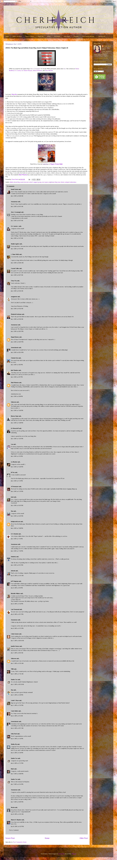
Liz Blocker (14, 462)
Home (7, 36)
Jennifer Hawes (15, 646)
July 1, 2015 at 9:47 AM (17, 238)
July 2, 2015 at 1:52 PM (17, 603)
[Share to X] (36, 179)
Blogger (74, 854)
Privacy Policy (29, 36)
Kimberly (13, 556)
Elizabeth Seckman (16, 314)
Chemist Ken (14, 358)
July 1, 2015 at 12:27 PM (17, 342)
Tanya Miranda (49, 70)
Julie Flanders (14, 370)
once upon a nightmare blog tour (51, 182)
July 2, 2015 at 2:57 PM (17, 614)
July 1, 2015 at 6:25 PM (17, 516)
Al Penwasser (14, 486)
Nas (12, 511)
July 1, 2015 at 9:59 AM (17, 248)
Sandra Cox (14, 679)
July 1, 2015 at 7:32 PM (17, 551)
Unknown (13, 402)
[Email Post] (29, 179)
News (48, 36)
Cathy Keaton (15, 634)
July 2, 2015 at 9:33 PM (17, 628)
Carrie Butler (14, 711)
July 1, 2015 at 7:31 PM (17, 538)
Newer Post (10, 838)
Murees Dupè (14, 416)
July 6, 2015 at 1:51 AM (17, 716)
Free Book (67, 36)
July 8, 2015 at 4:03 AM (17, 814)
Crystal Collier (15, 268)
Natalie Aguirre (15, 244)
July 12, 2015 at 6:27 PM (17, 826)
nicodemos (61, 854)
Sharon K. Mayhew (16, 820)
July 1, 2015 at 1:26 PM (17, 364)
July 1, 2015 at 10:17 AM (17, 275)
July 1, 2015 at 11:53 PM (17, 565)
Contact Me (101, 36)
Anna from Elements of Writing (19, 306)
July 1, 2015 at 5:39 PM (17, 491)
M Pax (13, 472)
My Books (57, 36)
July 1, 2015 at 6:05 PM (17, 505)
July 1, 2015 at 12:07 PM (17, 331)
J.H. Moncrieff (15, 428)
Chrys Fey (14, 280)
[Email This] (32, 179)
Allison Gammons (37, 70)
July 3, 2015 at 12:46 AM (17, 640)
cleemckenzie (14, 347)
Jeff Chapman (14, 581)
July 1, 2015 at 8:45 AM (17, 206)
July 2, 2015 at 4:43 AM (17, 575)
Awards (76, 36)
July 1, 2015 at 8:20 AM (17, 196)
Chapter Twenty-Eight (56, 164)
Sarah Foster (14, 189)
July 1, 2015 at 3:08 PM (17, 423)
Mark (12, 769)
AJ (22, 70)
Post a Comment (14, 830)
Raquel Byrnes (15, 337)
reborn (62, 182)
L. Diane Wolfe (15, 254)
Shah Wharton (23, 175)
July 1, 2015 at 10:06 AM (17, 263)
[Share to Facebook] (38, 179)
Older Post (84, 838)
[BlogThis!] (34, 179)
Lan (12, 444)
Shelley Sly (14, 744)
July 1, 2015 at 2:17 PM (17, 377)
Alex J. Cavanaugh (35, 68)
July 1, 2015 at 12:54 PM (17, 352)
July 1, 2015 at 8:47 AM (17, 220)
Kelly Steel (14, 733)
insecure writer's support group (32, 182)
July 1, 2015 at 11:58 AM (17, 319)
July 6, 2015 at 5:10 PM (17, 752)
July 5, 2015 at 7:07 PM (17, 705)
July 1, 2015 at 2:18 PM (17, 396)
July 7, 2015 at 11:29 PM (17, 802)
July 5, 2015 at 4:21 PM (17, 695)
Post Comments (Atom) (19, 842)
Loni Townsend (15, 609)
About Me (41, 36)
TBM (12, 669)
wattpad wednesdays (70, 182)
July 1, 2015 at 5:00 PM (17, 466)
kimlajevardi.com (15, 521)
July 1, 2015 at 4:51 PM (17, 456)
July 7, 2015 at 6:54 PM (17, 784)
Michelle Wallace (15, 593)
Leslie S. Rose (15, 700)
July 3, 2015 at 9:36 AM (17, 663)
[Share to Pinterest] (39, 179)
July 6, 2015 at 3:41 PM (17, 738)
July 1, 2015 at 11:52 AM (17, 308)
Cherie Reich (107, 46)
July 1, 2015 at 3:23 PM (17, 438)
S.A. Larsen (17, 70)
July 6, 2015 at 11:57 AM (17, 728)
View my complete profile (101, 58)
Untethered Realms (88, 36)
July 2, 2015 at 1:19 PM (17, 588)
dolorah (13, 570)
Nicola (13, 807)
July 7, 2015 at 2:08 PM (17, 773)
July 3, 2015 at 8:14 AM (17, 653)
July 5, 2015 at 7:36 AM (17, 674)
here (64, 68)
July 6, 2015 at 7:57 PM (17, 763)
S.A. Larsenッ (14, 226)
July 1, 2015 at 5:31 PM (17, 481)
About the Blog (17, 36)
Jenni (12, 497)
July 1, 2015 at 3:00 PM (17, 410)
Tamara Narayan (27, 70)
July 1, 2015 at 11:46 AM (17, 291)
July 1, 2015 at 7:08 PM (17, 528)
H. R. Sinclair (14, 534)
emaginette (14, 296)
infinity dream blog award (16, 182)
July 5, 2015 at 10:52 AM (17, 684)
